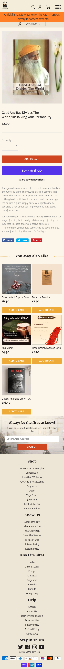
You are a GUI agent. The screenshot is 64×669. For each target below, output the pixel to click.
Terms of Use (32, 540)
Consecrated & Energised (32, 468)
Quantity (6, 140)
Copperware (32, 473)
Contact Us (32, 634)
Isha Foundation (32, 526)
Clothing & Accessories (32, 482)
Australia (32, 585)
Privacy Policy (32, 544)
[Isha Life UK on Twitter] (20, 648)
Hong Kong (32, 593)
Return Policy (32, 549)
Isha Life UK (33, 652)
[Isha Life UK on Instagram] (34, 648)
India (32, 562)
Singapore (32, 580)
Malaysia (32, 576)
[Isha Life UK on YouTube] (41, 648)
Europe (32, 571)
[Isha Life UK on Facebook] (27, 648)
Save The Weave (32, 535)
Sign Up (32, 446)
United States (32, 567)
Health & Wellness (32, 477)
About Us (32, 611)
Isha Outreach (32, 531)
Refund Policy (32, 629)
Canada (32, 589)
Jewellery (32, 500)
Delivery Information (32, 616)
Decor (32, 491)
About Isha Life (32, 522)
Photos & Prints (32, 509)
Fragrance (32, 486)
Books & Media (32, 504)
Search (32, 607)
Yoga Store (32, 495)
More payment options (32, 179)
